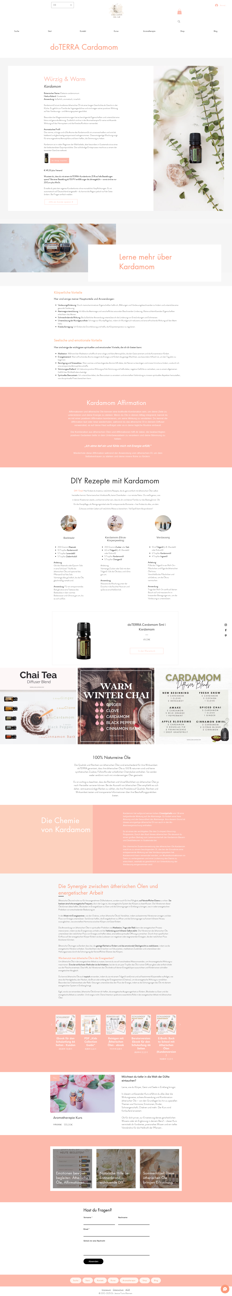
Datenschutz (118, 1289)
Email (86, 1229)
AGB (128, 1289)
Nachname (122, 1217)
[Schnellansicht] (65, 1025)
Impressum (106, 1289)
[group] (116, 1038)
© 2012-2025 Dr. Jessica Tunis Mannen (116, 1293)
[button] (179, 11)
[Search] (179, 21)
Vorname (88, 1217)
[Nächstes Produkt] (180, 1024)
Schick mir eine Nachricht (94, 1241)
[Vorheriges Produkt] (51, 1024)
